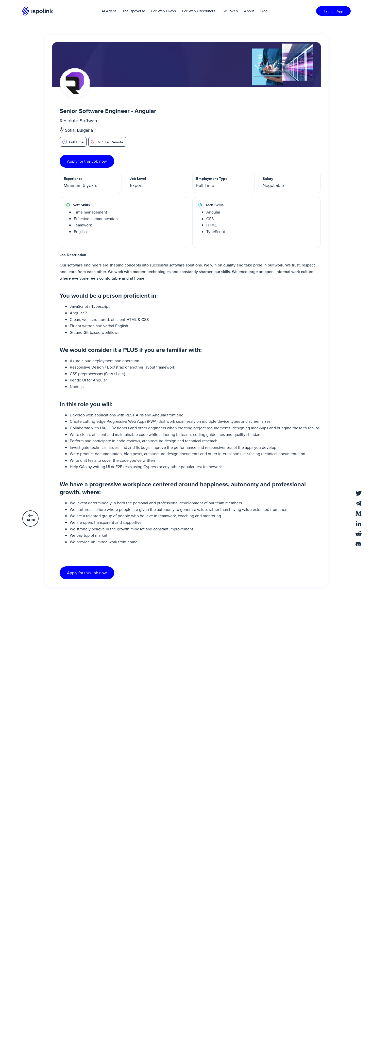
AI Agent (108, 10)
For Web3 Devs (163, 10)
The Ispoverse (133, 10)
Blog (263, 10)
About (249, 10)
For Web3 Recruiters (198, 10)
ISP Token (230, 10)
